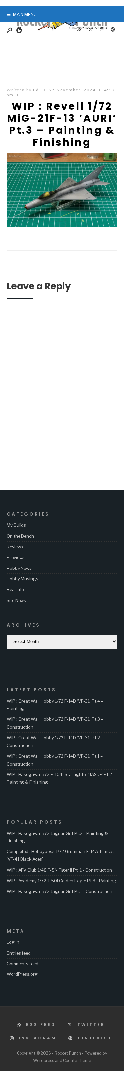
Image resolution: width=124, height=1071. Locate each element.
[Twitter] (90, 29)
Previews (16, 557)
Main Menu (24, 14)
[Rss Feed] (79, 29)
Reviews (15, 546)
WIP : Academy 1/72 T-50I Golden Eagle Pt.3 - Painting (61, 880)
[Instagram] (101, 29)
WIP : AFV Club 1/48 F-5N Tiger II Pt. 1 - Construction (59, 870)
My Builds (16, 525)
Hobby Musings (22, 578)
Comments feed (22, 963)
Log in (13, 942)
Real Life (15, 589)
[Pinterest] (112, 29)
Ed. (37, 89)
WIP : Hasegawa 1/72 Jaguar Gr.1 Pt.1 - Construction (59, 891)
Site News (16, 600)
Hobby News (19, 568)
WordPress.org (22, 974)
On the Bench (20, 536)
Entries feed (19, 953)
